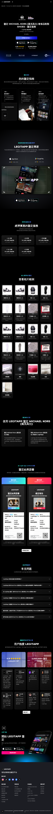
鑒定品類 (3, 6)
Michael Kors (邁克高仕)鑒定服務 (14, 6)
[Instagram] (3, 779)
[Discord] (13, 779)
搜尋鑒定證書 (25, 550)
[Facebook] (16, 779)
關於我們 (26, 712)
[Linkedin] (9, 779)
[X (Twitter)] (19, 779)
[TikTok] (6, 779)
